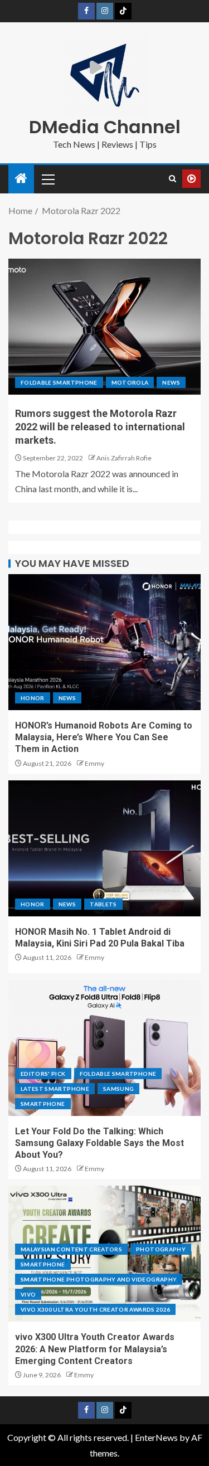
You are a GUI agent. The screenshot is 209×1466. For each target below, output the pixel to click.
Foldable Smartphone (59, 382)
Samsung (118, 1088)
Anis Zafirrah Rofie (124, 458)
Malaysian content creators (71, 1249)
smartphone (43, 1103)
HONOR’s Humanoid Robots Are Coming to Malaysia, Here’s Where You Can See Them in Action (103, 737)
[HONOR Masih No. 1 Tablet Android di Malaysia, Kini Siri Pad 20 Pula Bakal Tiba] (104, 848)
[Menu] (47, 179)
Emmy (94, 763)
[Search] (172, 179)
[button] (47, 179)
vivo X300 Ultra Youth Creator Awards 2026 (95, 1309)
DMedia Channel (105, 126)
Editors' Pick (43, 1073)
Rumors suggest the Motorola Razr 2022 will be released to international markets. (100, 426)
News (170, 382)
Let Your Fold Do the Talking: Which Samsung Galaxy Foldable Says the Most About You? (99, 1143)
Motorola (130, 382)
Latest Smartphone (55, 1088)
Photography (161, 1249)
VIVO (28, 1294)
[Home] (21, 179)
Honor (33, 698)
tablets (103, 904)
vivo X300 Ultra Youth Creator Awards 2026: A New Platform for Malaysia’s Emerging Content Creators (94, 1349)
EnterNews (156, 1437)
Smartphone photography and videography (99, 1279)
